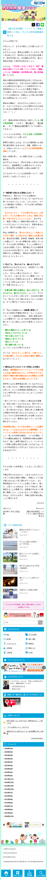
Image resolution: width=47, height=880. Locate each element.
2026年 (8, 748)
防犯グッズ (31, 648)
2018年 (8, 776)
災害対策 (9, 648)
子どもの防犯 (32, 634)
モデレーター (16, 689)
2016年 (9, 782)
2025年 (8, 752)
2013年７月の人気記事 (11, 513)
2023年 (8, 759)
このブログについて (18, 686)
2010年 (8, 803)
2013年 (8, 793)
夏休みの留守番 (21, 126)
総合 (8, 634)
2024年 (8, 755)
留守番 (9, 639)
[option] (23, 667)
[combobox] (21, 622)
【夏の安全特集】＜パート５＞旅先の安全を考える (35, 514)
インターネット (11, 643)
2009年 (8, 806)
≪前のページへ (7, 508)
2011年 (8, 799)
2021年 (8, 765)
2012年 (8, 796)
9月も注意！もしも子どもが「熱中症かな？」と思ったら (25, 722)
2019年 (8, 772)
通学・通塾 (31, 639)
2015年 (9, 786)
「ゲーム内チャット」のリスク (18, 727)
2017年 (8, 779)
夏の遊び (29, 123)
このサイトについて (9, 848)
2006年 (9, 816)
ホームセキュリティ (9, 856)
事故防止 (31, 643)
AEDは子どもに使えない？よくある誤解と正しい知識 (25, 732)
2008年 (8, 809)
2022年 (8, 762)
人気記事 (9, 652)
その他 (30, 652)
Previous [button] (3, 668)
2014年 (9, 789)
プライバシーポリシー (10, 852)
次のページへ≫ (40, 508)
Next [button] (44, 668)
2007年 (8, 813)
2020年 (8, 769)
